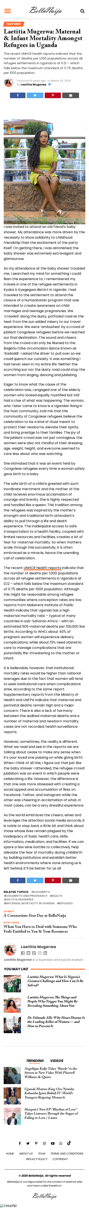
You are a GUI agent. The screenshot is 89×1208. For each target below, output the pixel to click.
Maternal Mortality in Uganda (30, 903)
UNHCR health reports (42, 567)
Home (10, 1153)
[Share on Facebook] (17, 95)
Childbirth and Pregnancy (26, 896)
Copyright (60, 1159)
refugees (66, 903)
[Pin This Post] (53, 95)
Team (41, 1153)
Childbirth (41, 892)
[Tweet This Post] (35, 95)
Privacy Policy (36, 1159)
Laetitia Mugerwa (33, 84)
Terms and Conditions (66, 1153)
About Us (26, 1153)
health (56, 896)
